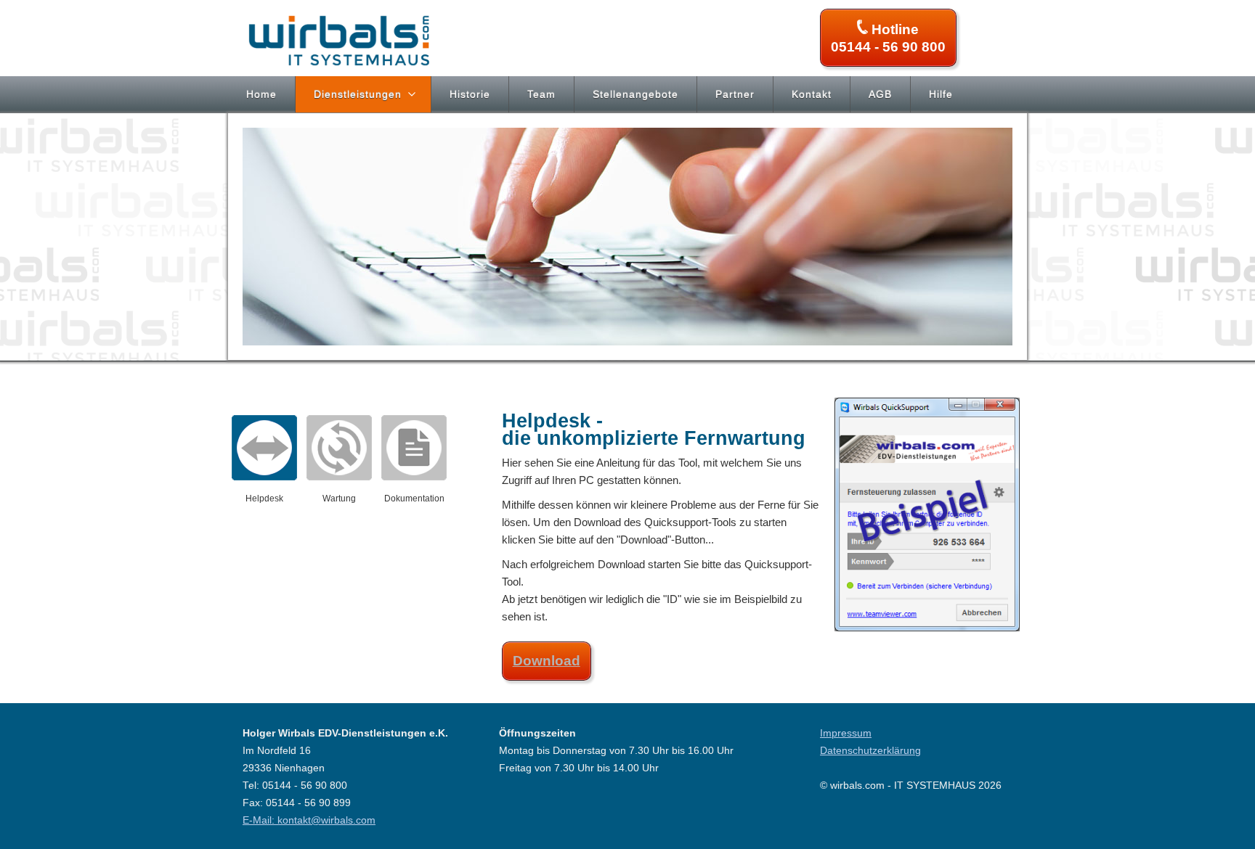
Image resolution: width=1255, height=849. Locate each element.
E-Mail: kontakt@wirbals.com (309, 820)
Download (546, 660)
